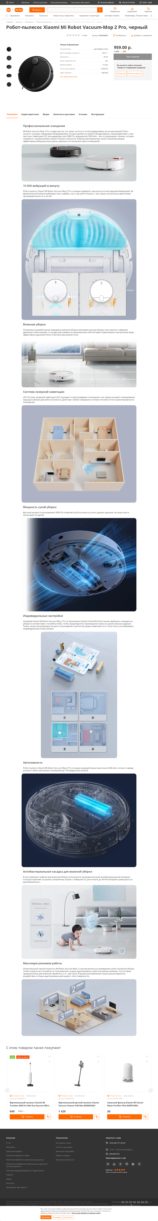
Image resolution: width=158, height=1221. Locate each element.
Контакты (10, 1183)
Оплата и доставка (40, 2)
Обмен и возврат (63, 1155)
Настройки (57, 1217)
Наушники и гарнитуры (89, 15)
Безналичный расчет (65, 1160)
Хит (12, 1057)
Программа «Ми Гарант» (80, 2)
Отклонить (68, 1217)
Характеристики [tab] (30, 114)
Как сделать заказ (63, 1143)
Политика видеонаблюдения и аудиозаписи (25, 1170)
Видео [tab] (46, 114)
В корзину (29, 1117)
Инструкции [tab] (97, 114)
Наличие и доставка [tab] (64, 114)
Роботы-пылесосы (44, 22)
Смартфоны (15, 15)
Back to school (23, 1057)
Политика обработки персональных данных (25, 1160)
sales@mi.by (114, 1154)
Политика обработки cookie (17, 1155)
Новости (9, 1175)
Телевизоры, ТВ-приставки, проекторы (141, 15)
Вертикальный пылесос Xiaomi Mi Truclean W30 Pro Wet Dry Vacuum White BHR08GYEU (30, 1104)
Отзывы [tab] (83, 114)
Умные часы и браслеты (63, 15)
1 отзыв (84, 35)
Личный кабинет (107, 2)
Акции (8, 1179)
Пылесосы (43, 15)
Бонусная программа (59, 2)
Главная (9, 22)
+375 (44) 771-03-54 (117, 1143)
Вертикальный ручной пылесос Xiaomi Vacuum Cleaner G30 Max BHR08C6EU (79, 1104)
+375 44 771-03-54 (128, 2)
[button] (6, 15)
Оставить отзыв (18, 1096)
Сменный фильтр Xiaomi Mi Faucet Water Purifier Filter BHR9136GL (125, 1104)
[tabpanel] (79, 579)
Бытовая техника (112, 15)
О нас (8, 1143)
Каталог (19, 22)
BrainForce (136, 1205)
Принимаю (46, 1217)
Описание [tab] (12, 114)
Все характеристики (68, 76)
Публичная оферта (14, 1151)
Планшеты (29, 15)
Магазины (25, 2)
